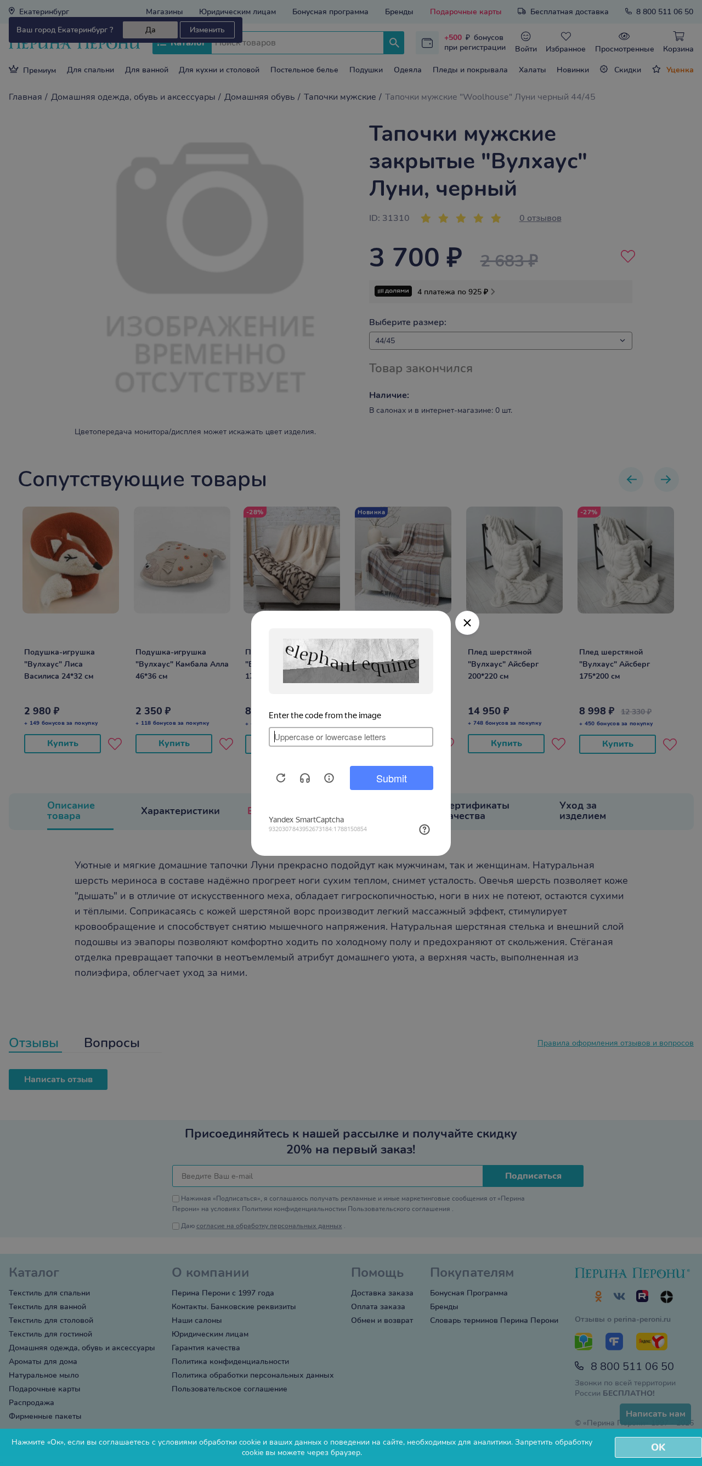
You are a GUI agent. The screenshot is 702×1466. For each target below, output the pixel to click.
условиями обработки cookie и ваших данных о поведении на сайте (280, 1442)
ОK (658, 1447)
